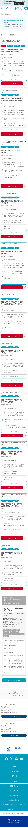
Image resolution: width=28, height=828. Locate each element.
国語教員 (17, 629)
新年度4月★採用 (8, 634)
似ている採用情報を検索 (14, 680)
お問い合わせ (14, 786)
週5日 (16, 631)
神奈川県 (10, 45)
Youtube (21, 759)
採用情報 (14, 776)
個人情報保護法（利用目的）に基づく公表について (14, 804)
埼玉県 (4, 197)
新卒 (22, 634)
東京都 (4, 94)
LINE (16, 759)
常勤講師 (17, 45)
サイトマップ (14, 791)
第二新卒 (6, 636)
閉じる (26, 3)
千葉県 (4, 500)
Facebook (7, 759)
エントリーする (12, 83)
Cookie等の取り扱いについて (14, 809)
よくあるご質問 (14, 771)
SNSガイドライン (14, 795)
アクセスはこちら (14, 716)
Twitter (11, 759)
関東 (5, 629)
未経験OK (16, 634)
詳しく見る (14, 79)
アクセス (14, 781)
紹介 (23, 45)
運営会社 (14, 766)
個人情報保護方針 (14, 800)
